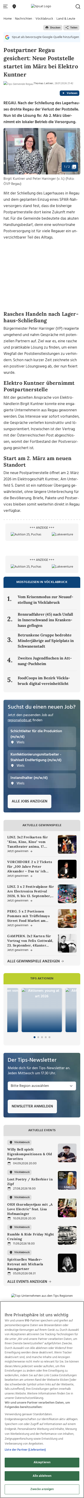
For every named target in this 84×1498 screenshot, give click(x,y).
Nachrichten (23, 18)
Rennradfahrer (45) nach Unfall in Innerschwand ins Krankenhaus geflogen (45, 620)
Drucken (55, 27)
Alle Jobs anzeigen (29, 801)
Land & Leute (65, 18)
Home (8, 18)
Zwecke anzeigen (42, 1489)
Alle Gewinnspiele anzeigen (34, 961)
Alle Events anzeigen (27, 1282)
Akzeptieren (42, 1462)
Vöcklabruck (44, 18)
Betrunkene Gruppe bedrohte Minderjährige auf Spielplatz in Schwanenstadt (46, 640)
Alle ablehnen (42, 1476)
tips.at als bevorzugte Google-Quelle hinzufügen (45, 37)
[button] (6, 6)
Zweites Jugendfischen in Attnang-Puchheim (45, 661)
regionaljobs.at (20, 720)
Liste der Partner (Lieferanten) (25, 1449)
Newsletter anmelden (32, 1106)
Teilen (73, 27)
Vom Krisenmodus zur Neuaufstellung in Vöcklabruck (45, 599)
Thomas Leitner (43, 83)
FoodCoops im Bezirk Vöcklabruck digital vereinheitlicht (44, 681)
